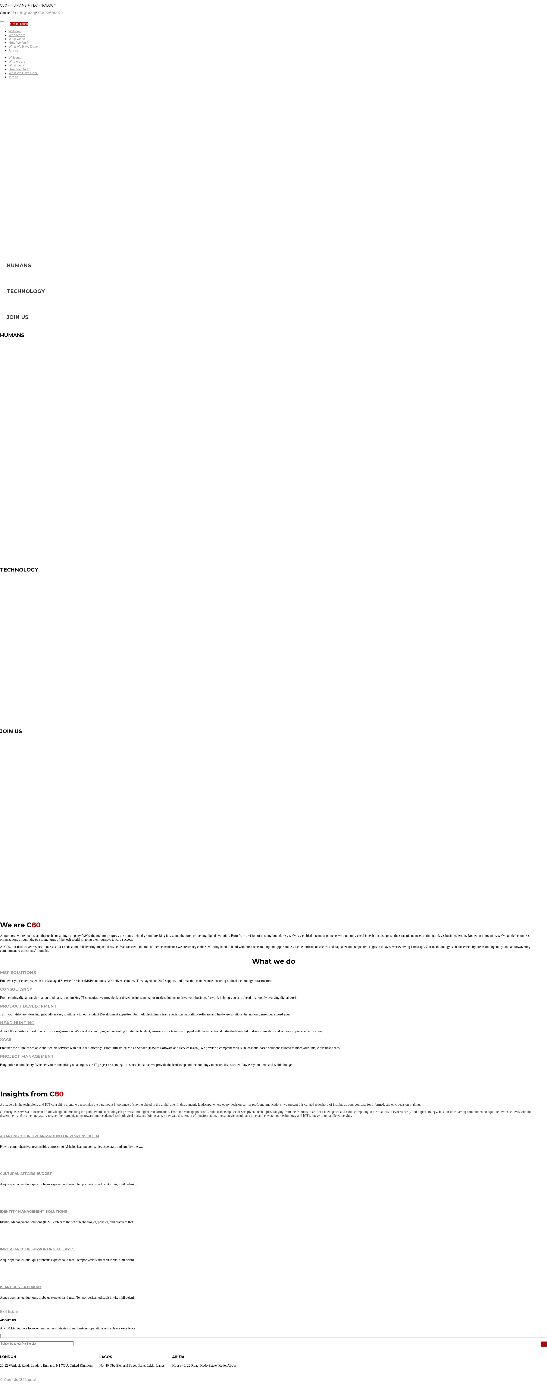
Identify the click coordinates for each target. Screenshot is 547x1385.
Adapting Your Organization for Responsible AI (49, 1136)
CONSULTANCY (16, 989)
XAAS (5, 1039)
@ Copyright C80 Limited (18, 1379)
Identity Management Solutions (33, 1212)
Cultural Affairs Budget (26, 1174)
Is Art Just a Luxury (20, 1287)
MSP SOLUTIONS (18, 972)
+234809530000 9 (50, 13)
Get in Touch (19, 24)
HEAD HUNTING (17, 1022)
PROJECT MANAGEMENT (27, 1056)
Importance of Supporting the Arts (37, 1249)
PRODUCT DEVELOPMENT (28, 1006)
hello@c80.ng (26, 13)
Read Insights (9, 1311)
